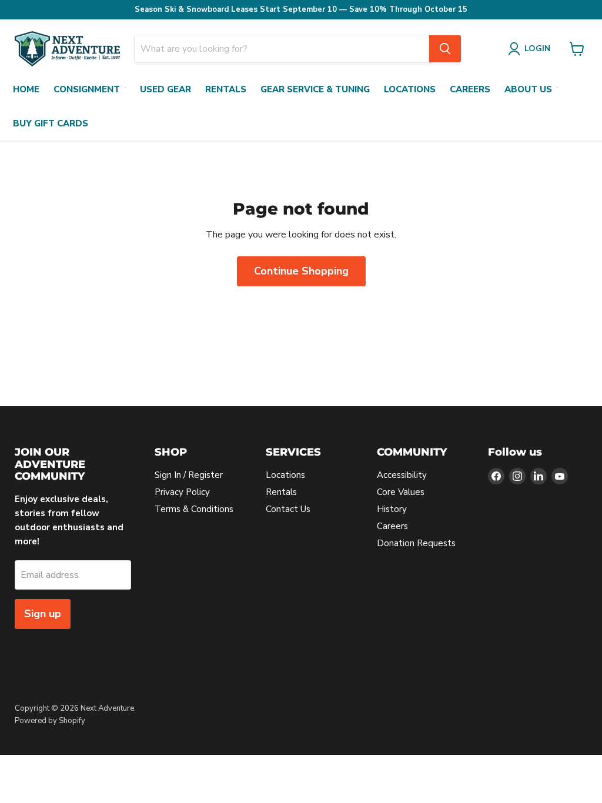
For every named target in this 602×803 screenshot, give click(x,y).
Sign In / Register (189, 475)
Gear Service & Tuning (315, 89)
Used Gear (165, 89)
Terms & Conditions (194, 509)
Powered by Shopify (50, 720)
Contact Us (288, 509)
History (392, 509)
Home (26, 89)
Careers (470, 89)
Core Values (400, 492)
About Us (528, 89)
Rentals (225, 89)
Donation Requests (416, 543)
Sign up (42, 614)
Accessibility (402, 475)
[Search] (445, 48)
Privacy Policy (182, 492)
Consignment (86, 89)
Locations (410, 89)
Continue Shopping (301, 271)
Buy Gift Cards (50, 123)
